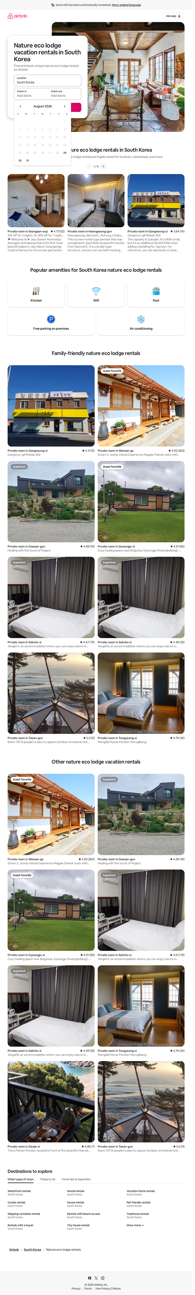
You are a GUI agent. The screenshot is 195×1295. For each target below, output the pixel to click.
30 (20, 160)
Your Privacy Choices (108, 1288)
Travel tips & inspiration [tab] (76, 1179)
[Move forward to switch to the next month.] (64, 106)
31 (27, 160)
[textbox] (31, 95)
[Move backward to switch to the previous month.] (20, 106)
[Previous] (89, 166)
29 (64, 152)
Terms (88, 1288)
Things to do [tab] (47, 1179)
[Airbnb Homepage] (17, 16)
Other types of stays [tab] (21, 1179)
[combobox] (47, 82)
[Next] (103, 166)
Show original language (126, 5)
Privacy (76, 1288)
